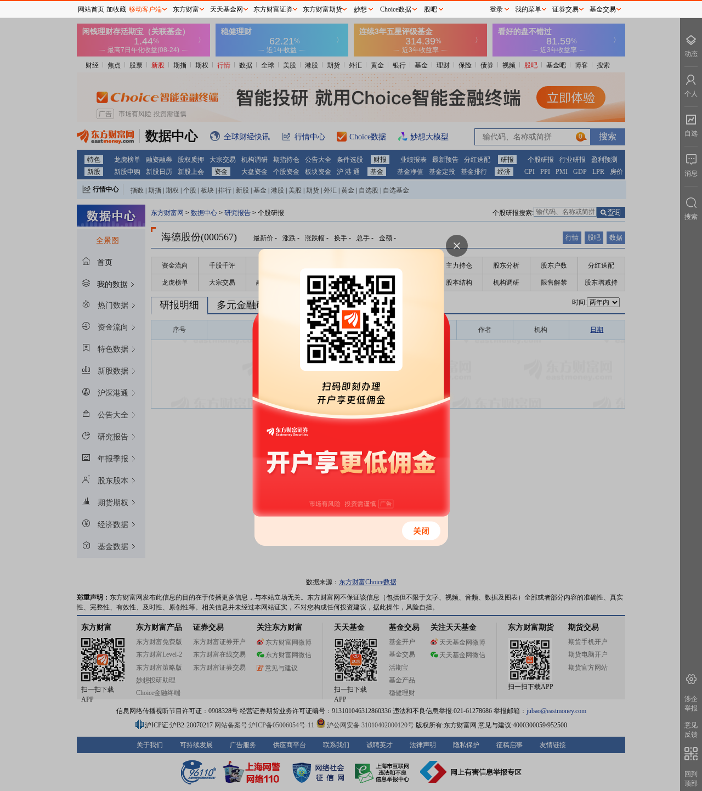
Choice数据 (395, 9)
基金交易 (603, 9)
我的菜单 (528, 9)
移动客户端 (145, 9)
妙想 (360, 9)
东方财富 (186, 9)
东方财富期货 (322, 9)
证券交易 (565, 9)
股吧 (430, 9)
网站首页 (91, 9)
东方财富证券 (273, 9)
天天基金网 (226, 9)
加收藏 (116, 9)
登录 (496, 9)
